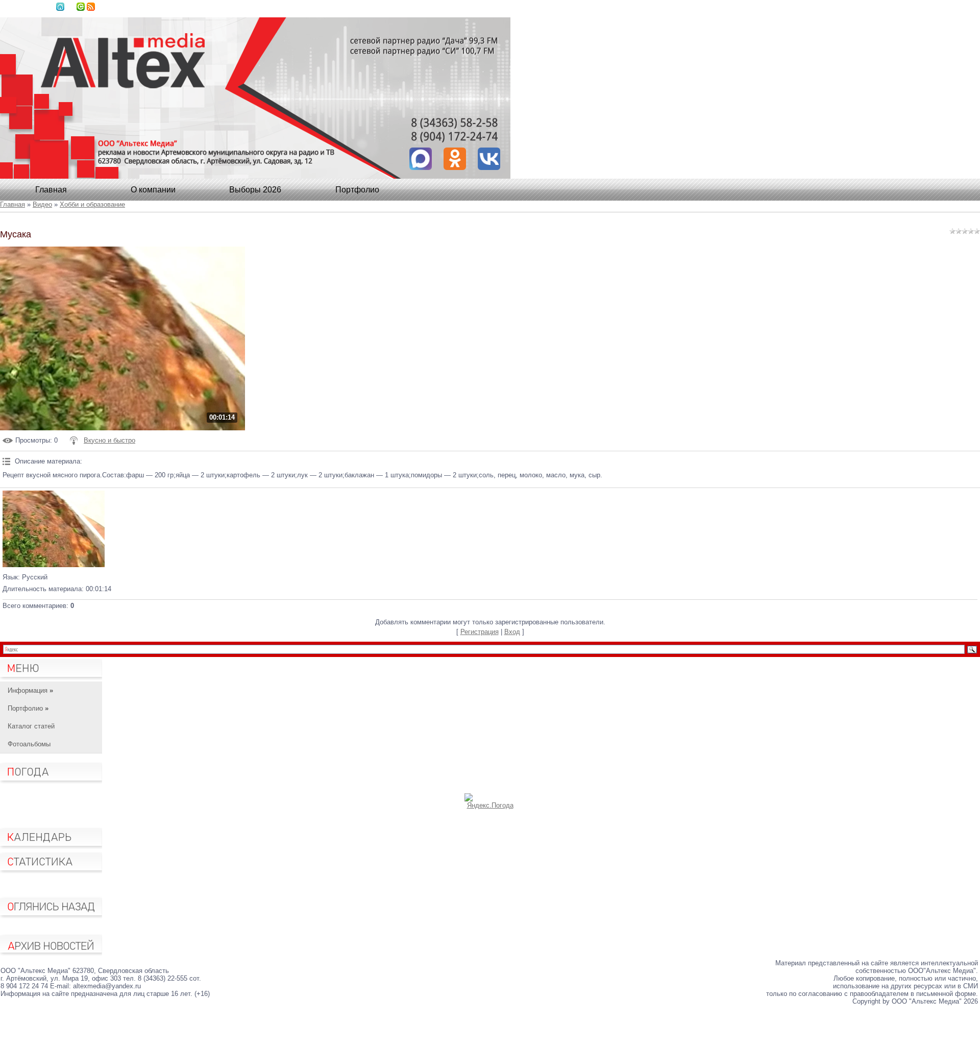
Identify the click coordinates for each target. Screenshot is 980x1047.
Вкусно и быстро (109, 440)
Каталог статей (31, 726)
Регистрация (479, 632)
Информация (30, 690)
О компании (153, 189)
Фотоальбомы (29, 744)
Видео (42, 204)
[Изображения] (54, 529)
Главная (60, 7)
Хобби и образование (92, 204)
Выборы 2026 (255, 189)
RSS (91, 7)
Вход (81, 7)
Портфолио (357, 189)
